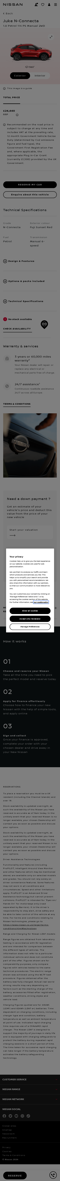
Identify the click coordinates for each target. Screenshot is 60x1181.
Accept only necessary (30, 619)
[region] (30, 590)
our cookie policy (41, 602)
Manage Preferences (30, 627)
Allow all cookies (30, 611)
